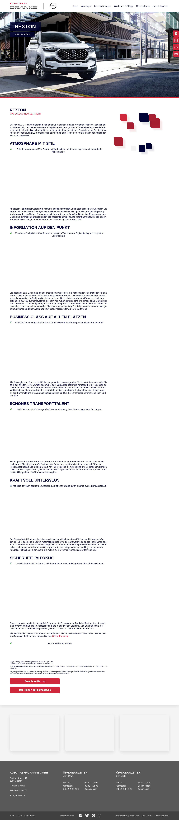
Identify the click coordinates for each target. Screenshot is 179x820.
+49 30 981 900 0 (18, 790)
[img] (34, 733)
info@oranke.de (17, 795)
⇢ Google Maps (17, 786)
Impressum (134, 816)
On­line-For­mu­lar (60, 636)
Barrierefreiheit (121, 816)
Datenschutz (146, 816)
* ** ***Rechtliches (161, 816)
